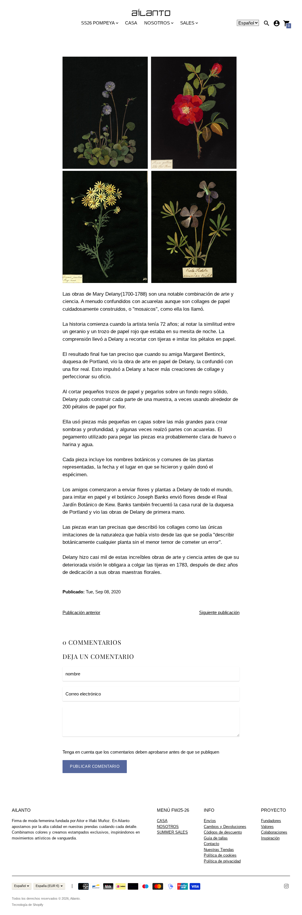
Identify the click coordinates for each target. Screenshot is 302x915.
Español (20, 886)
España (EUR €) (47, 886)
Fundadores (271, 821)
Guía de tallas (216, 838)
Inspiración (270, 838)
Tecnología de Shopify (27, 904)
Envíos (210, 821)
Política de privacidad (222, 861)
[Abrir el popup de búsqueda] (266, 23)
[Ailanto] (151, 13)
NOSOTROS (168, 826)
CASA (131, 22)
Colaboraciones (274, 832)
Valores (267, 826)
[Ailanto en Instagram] (286, 885)
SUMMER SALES (172, 832)
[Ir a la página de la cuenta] (276, 23)
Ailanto (75, 898)
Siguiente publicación (219, 612)
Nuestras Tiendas (219, 849)
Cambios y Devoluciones (225, 826)
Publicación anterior (81, 612)
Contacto (211, 844)
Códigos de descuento (223, 832)
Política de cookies (220, 855)
